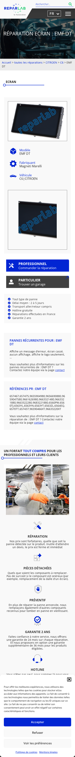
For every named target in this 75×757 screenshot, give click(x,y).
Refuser (37, 732)
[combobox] (51, 4)
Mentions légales (48, 752)
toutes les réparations (28, 62)
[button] (69, 679)
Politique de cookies (26, 752)
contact (60, 370)
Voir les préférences (37, 743)
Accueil (6, 62)
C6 (61, 62)
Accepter (37, 722)
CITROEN (51, 62)
